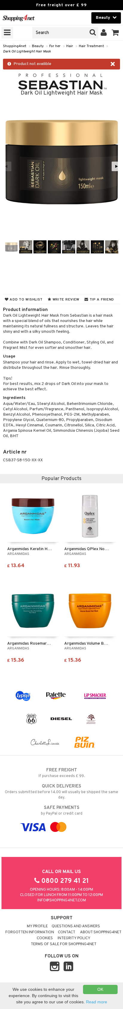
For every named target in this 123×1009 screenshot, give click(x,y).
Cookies (45, 938)
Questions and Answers (76, 926)
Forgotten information (29, 932)
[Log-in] (103, 32)
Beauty (38, 46)
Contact (66, 932)
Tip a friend (101, 299)
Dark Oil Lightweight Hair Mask (27, 51)
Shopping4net (14, 46)
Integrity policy (74, 938)
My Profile (37, 926)
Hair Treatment (91, 46)
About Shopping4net (101, 932)
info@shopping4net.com (61, 900)
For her (55, 46)
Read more (96, 1001)
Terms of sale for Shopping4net (63, 944)
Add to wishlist (26, 299)
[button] (115, 32)
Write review (65, 299)
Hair (69, 46)
